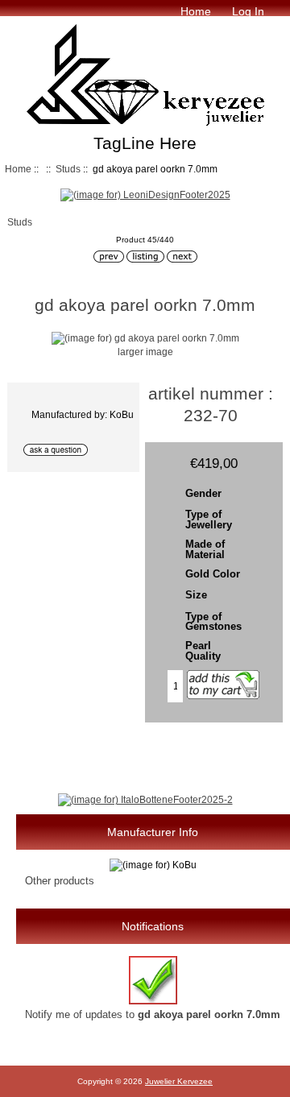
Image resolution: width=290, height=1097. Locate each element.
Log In (248, 11)
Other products (59, 881)
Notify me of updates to (152, 1014)
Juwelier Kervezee (179, 1081)
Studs (68, 169)
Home (195, 11)
